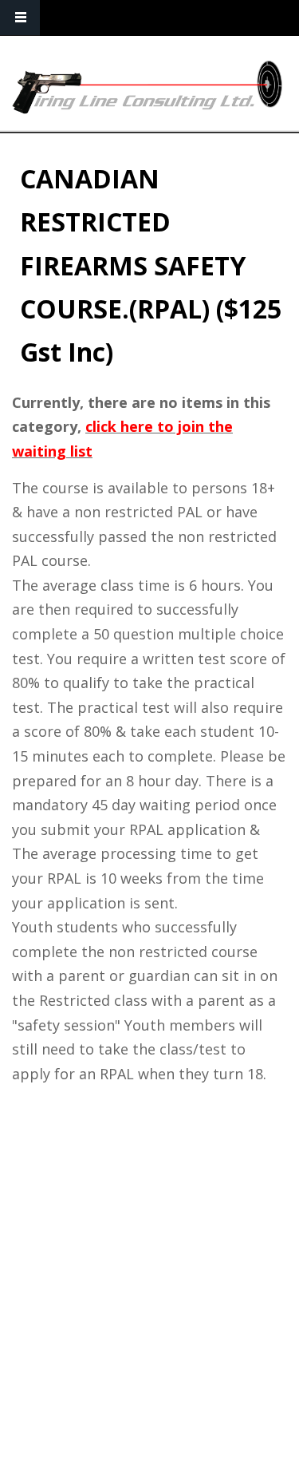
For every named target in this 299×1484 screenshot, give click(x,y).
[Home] (147, 87)
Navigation (20, 18)
